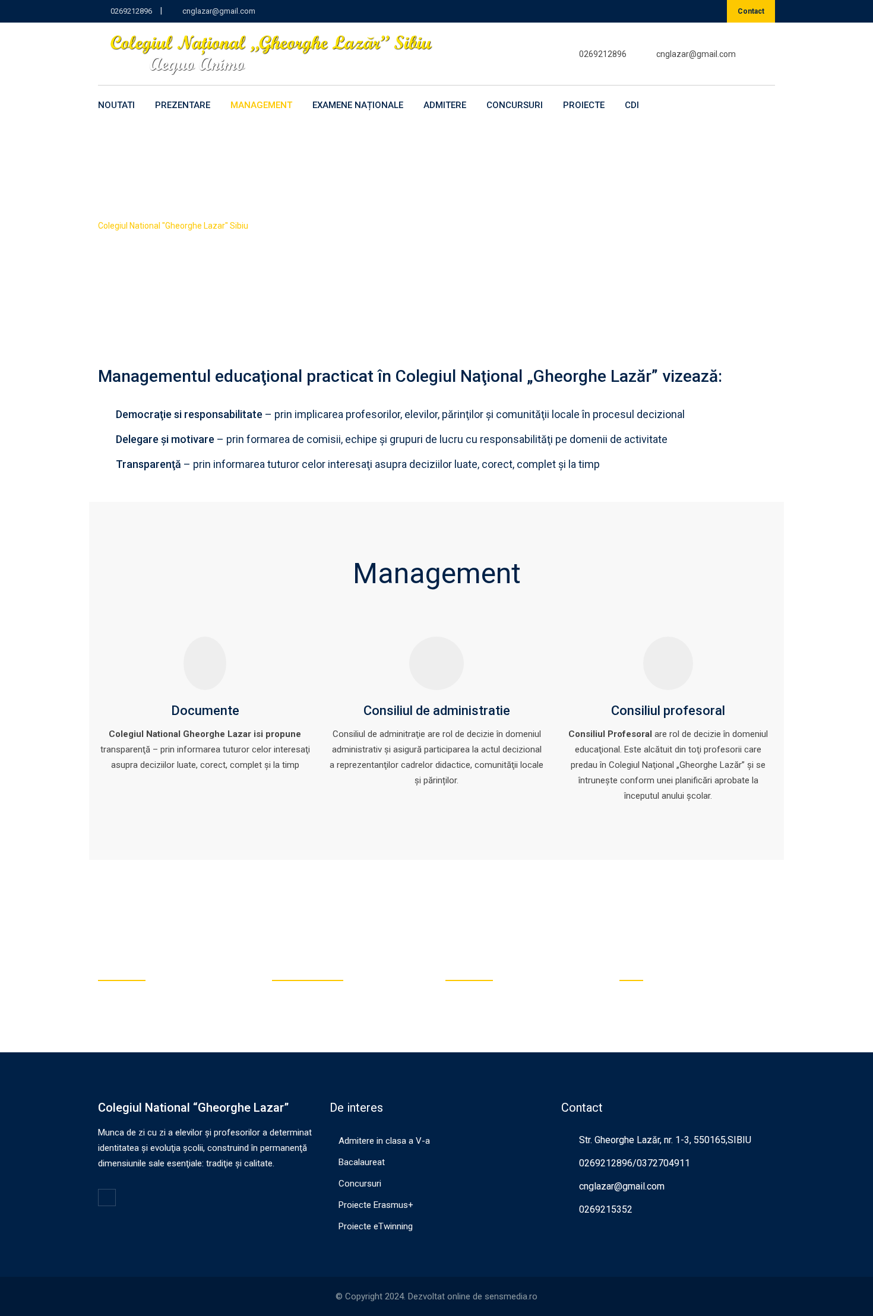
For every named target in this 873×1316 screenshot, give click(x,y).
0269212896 (131, 11)
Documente (205, 710)
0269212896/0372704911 (634, 1163)
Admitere (444, 105)
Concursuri (514, 105)
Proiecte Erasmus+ (376, 1205)
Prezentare (182, 105)
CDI (632, 105)
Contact (751, 11)
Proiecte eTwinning (376, 1226)
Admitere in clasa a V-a (384, 1140)
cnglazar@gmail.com (218, 11)
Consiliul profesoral (668, 710)
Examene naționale (357, 105)
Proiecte (584, 105)
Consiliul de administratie (436, 710)
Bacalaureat (362, 1162)
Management (261, 105)
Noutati (116, 105)
